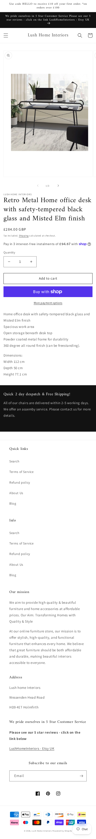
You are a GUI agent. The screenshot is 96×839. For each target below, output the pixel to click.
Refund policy (19, 482)
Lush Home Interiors (41, 830)
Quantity (9, 252)
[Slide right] (58, 185)
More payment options (48, 303)
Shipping (24, 235)
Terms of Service (21, 472)
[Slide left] (38, 185)
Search (14, 461)
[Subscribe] (81, 775)
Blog (12, 503)
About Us (16, 493)
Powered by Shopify (62, 830)
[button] (6, 35)
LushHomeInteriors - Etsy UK (31, 748)
